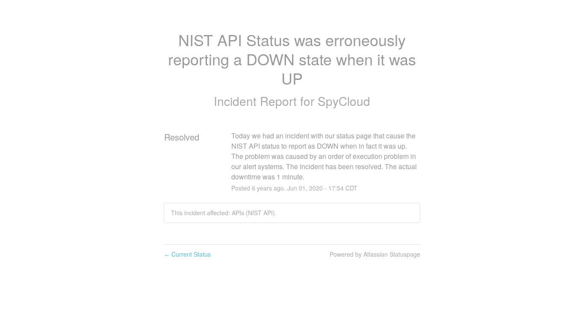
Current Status (187, 254)
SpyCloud (344, 100)
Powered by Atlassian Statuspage (375, 254)
